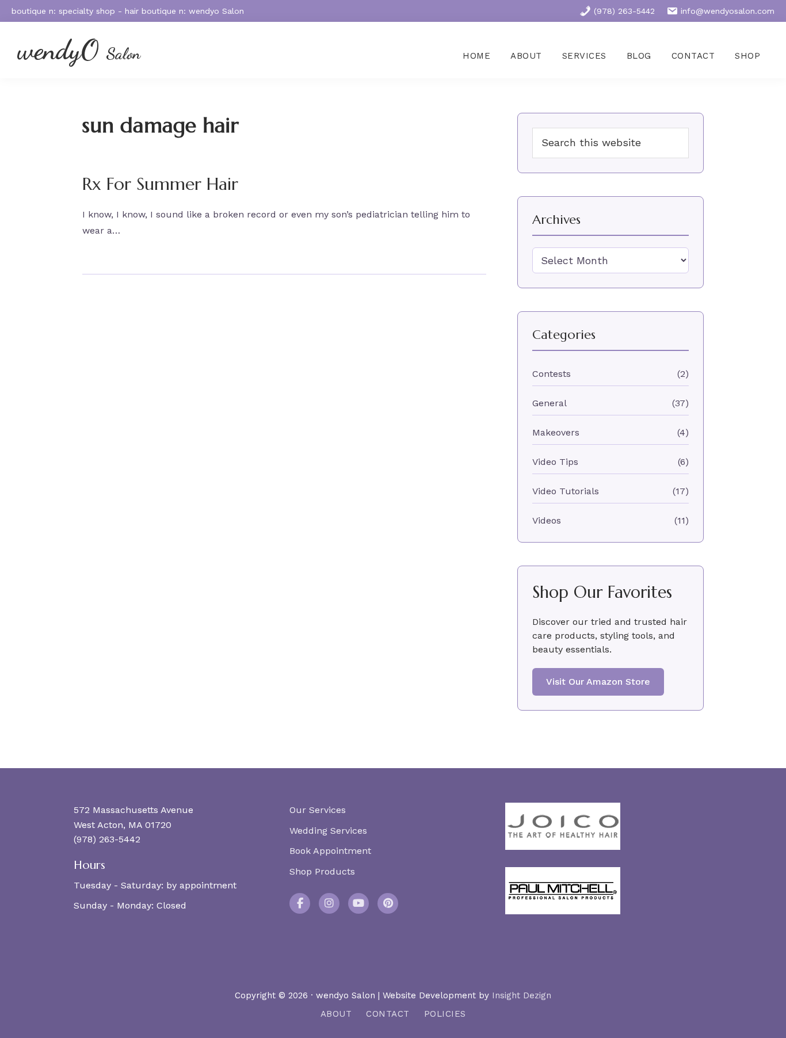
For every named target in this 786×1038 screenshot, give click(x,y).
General (549, 403)
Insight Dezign (521, 995)
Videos (546, 520)
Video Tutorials (565, 491)
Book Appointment (330, 850)
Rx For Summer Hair (160, 183)
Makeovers (555, 432)
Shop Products (322, 871)
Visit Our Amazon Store (598, 681)
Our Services (317, 809)
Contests (551, 373)
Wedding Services (328, 830)
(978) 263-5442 (624, 11)
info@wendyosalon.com (727, 11)
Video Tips (555, 461)
